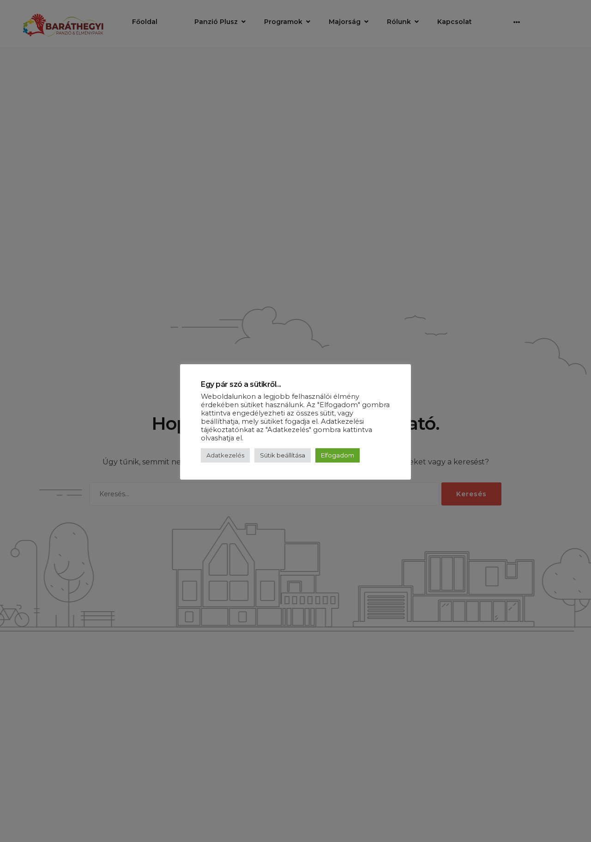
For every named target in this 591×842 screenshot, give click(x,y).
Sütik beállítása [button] (282, 455)
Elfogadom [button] (337, 455)
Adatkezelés (225, 455)
